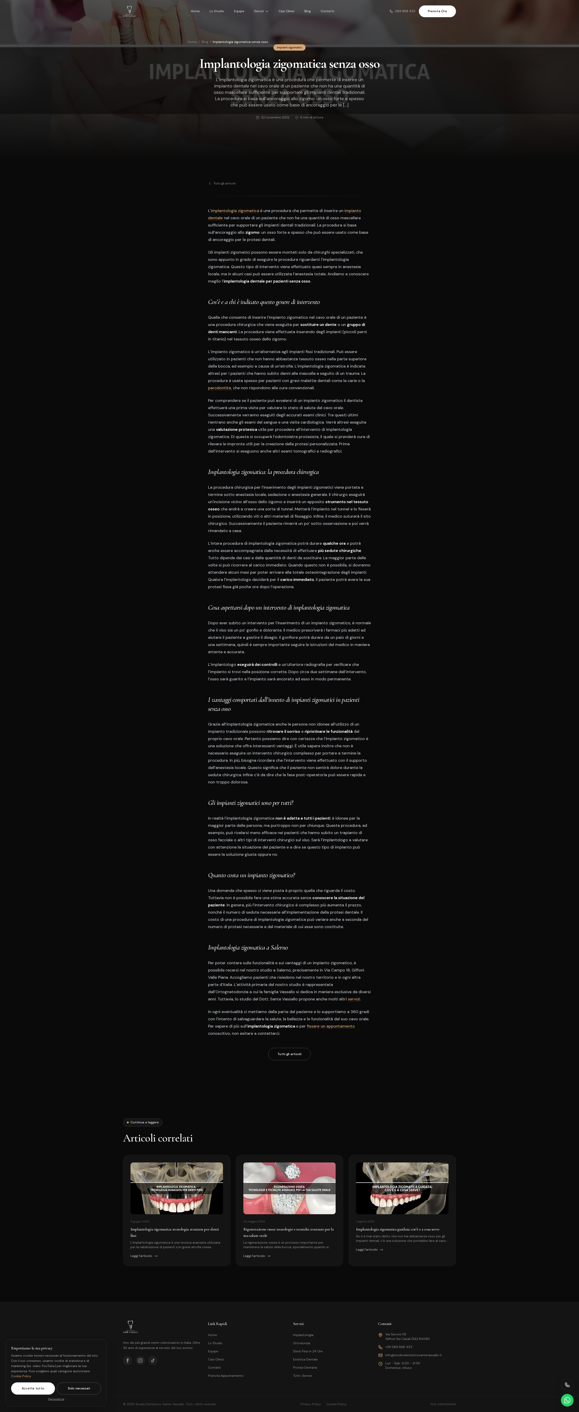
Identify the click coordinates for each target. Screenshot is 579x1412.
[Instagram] (140, 1360)
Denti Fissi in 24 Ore (308, 1351)
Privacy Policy (311, 1404)
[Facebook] (127, 1360)
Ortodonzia (301, 1343)
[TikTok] (152, 1360)
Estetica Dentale (305, 1359)
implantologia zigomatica (235, 210)
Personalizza (56, 1399)
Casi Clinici (286, 11)
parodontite (219, 388)
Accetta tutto (33, 1388)
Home (195, 11)
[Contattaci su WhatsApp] (567, 1400)
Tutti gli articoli (224, 183)
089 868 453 (405, 11)
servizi (354, 999)
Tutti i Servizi (302, 1376)
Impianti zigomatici (289, 47)
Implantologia (303, 1335)
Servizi (259, 11)
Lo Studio (217, 11)
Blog (307, 11)
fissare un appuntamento (331, 1026)
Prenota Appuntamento (226, 1376)
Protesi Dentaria (305, 1367)
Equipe (239, 11)
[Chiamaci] (567, 1385)
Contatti (327, 11)
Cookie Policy (21, 1376)
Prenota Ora (437, 11)
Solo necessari (79, 1388)
